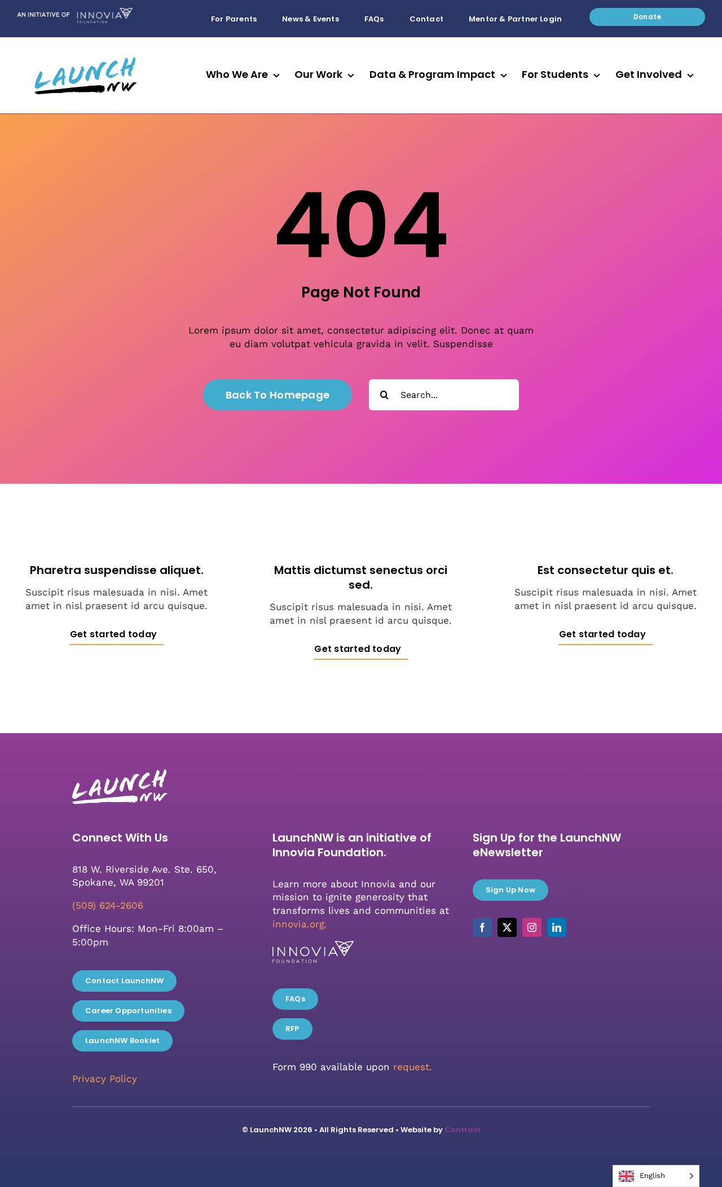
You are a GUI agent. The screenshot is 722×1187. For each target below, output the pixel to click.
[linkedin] (556, 927)
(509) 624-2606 (107, 905)
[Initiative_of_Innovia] (75, 12)
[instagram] (532, 927)
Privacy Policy (104, 1078)
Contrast (462, 1129)
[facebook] (482, 927)
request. (412, 1066)
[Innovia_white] (313, 945)
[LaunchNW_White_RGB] (119, 766)
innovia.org (298, 924)
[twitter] (507, 927)
